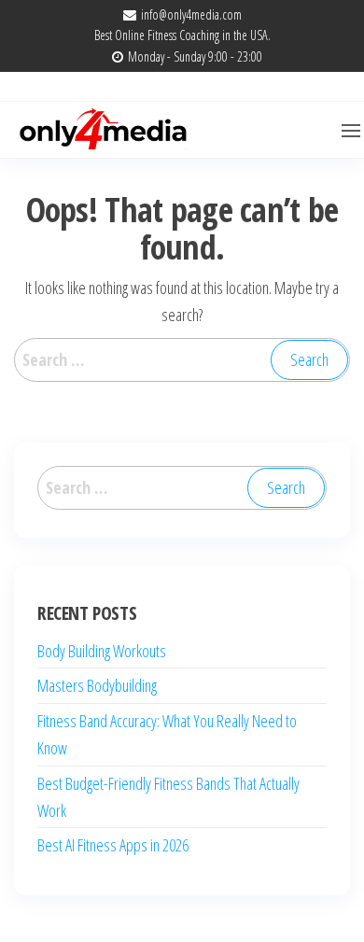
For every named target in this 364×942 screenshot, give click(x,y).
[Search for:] (182, 360)
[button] (351, 131)
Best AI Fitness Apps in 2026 (113, 845)
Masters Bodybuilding (97, 685)
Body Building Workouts (101, 651)
